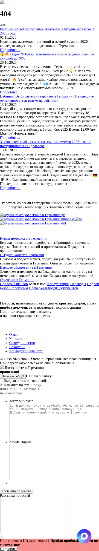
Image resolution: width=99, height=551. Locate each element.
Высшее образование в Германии (26, 267)
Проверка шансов (14, 284)
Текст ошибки (21, 401)
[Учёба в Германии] (2, 2)
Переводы (78, 284)
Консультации (58, 284)
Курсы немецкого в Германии (23, 238)
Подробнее (8, 549)
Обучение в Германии (17, 280)
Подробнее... (10, 50)
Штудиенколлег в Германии (22, 255)
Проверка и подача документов (53, 288)
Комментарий (20, 442)
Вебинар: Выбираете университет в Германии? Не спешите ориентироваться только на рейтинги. (47, 98)
